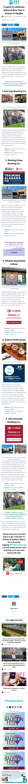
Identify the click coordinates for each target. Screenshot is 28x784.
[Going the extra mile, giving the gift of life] (14, 55)
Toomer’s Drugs (12, 394)
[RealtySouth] (14, 316)
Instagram (13, 154)
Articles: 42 (14, 611)
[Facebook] (7, 707)
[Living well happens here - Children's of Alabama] (14, 566)
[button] (7, 98)
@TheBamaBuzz (17, 545)
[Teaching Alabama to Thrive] (14, 175)
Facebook (7, 154)
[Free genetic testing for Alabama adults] (14, 247)
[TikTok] (18, 707)
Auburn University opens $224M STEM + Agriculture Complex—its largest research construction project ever (14, 640)
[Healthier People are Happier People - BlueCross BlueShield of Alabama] (14, 373)
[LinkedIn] (15, 707)
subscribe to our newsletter (11, 83)
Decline (17, 781)
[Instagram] (13, 707)
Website (20, 152)
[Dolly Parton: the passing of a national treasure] (14, 679)
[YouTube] (21, 707)
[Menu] (25, 2)
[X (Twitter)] (10, 707)
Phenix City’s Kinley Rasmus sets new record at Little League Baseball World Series (14, 665)
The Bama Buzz (14, 700)
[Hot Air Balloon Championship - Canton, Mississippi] (14, 721)
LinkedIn (13, 518)
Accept (10, 781)
